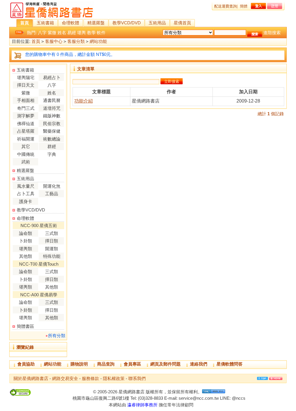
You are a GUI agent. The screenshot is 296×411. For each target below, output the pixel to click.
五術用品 (157, 22)
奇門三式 (25, 108)
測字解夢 (25, 115)
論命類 (25, 233)
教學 (91, 32)
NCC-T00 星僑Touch (38, 264)
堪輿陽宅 (25, 77)
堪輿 (81, 32)
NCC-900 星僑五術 (39, 225)
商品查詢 (105, 363)
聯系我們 (137, 378)
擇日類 (51, 240)
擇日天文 (25, 85)
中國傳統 (25, 154)
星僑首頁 (182, 22)
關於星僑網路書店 (31, 378)
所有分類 (56, 335)
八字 (42, 32)
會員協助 (26, 363)
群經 (51, 146)
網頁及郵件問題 (165, 363)
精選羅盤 (96, 22)
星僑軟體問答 (230, 363)
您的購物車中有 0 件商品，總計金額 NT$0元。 (70, 54)
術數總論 (51, 138)
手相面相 (25, 100)
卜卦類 (25, 240)
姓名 (62, 32)
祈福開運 (25, 138)
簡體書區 (25, 326)
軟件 (101, 32)
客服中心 (53, 41)
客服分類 (76, 41)
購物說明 (79, 363)
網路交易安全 (65, 378)
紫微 (52, 32)
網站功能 (98, 41)
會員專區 (132, 363)
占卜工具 (25, 193)
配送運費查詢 (225, 6)
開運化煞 (51, 186)
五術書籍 (45, 22)
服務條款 (90, 378)
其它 (25, 146)
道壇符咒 (51, 108)
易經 (71, 32)
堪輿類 (25, 248)
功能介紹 (83, 100)
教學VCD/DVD (126, 22)
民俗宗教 (51, 123)
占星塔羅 (25, 131)
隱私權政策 (114, 378)
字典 (51, 154)
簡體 (243, 6)
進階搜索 (272, 32)
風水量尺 (25, 186)
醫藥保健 (51, 131)
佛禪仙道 (25, 123)
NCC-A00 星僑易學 (38, 294)
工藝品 (51, 193)
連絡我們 (198, 363)
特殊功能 (51, 256)
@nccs (238, 398)
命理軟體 (70, 22)
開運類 (51, 248)
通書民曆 (51, 100)
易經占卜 (51, 77)
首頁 (24, 22)
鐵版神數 (51, 115)
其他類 (25, 256)
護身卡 (25, 201)
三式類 (51, 233)
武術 (25, 161)
